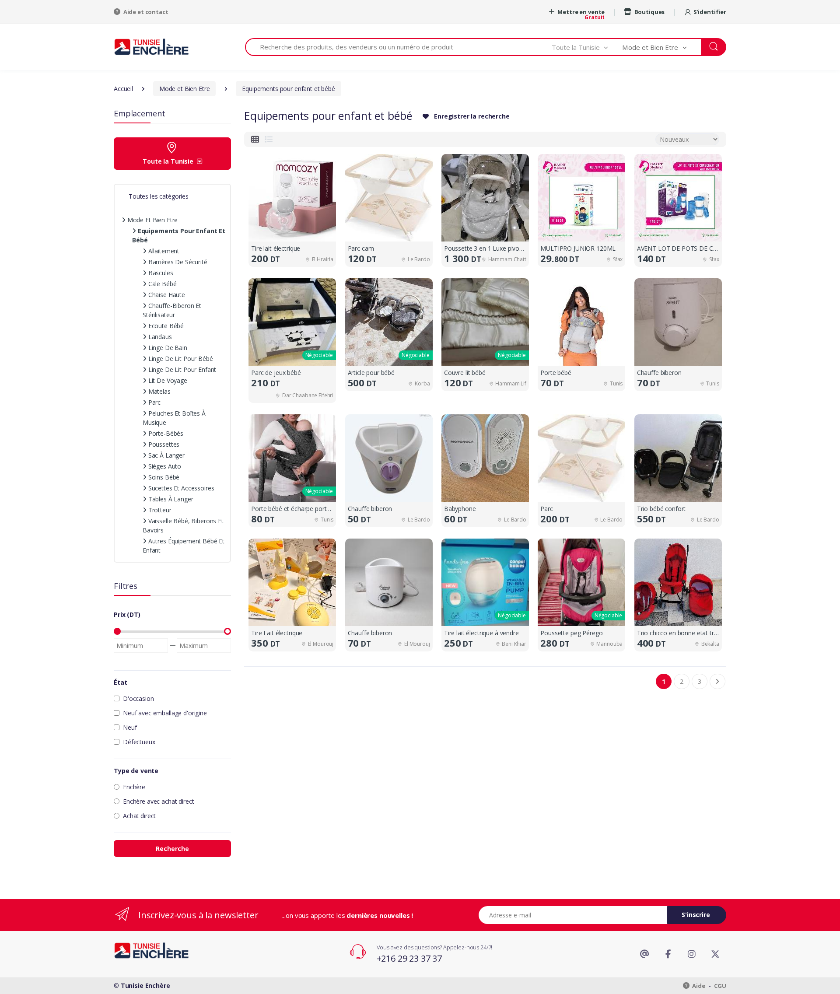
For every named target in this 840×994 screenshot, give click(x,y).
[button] (587, 47)
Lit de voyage (167, 380)
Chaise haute (166, 294)
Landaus (159, 336)
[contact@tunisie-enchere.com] (644, 954)
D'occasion (138, 698)
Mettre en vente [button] (580, 12)
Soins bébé (163, 477)
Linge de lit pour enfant (181, 369)
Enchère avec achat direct (158, 801)
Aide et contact (145, 12)
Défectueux (139, 742)
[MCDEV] (151, 46)
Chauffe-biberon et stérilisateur (172, 310)
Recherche (172, 848)
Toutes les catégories (159, 196)
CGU (720, 986)
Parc (154, 402)
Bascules (160, 273)
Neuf (129, 727)
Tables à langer (170, 499)
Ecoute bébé (165, 326)
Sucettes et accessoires (180, 488)
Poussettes (163, 444)
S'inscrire (696, 914)
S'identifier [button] (709, 12)
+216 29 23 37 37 (409, 958)
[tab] (255, 140)
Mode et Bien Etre (152, 220)
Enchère (134, 787)
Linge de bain (167, 347)
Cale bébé (161, 284)
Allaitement (163, 251)
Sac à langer (166, 455)
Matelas (159, 391)
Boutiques (649, 12)
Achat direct (139, 816)
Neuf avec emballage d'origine (165, 713)
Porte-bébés (165, 433)
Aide (698, 986)
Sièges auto (164, 466)
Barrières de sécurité (177, 262)
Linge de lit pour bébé (180, 358)
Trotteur (159, 510)
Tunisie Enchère (145, 985)
